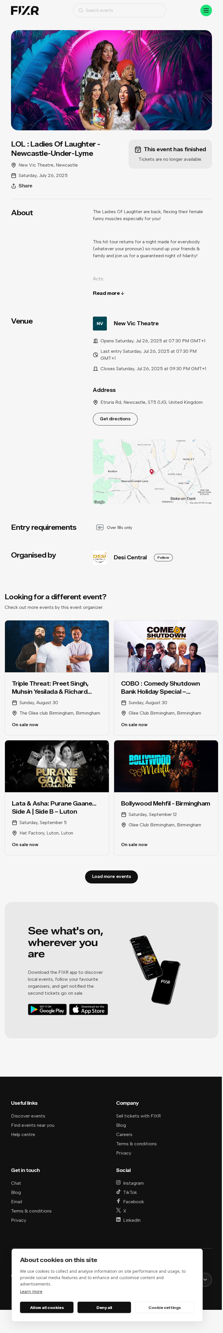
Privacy (123, 1153)
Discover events (28, 1116)
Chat (16, 1183)
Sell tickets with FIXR (138, 1116)
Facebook (133, 1201)
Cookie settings (164, 1307)
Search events (99, 10)
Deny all (104, 1307)
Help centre (23, 1134)
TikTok (130, 1192)
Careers (124, 1134)
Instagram (133, 1183)
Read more (106, 293)
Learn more (31, 1291)
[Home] (25, 10)
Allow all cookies (47, 1307)
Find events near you (32, 1125)
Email (16, 1201)
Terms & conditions (136, 1143)
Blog (121, 1125)
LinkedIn (132, 1220)
